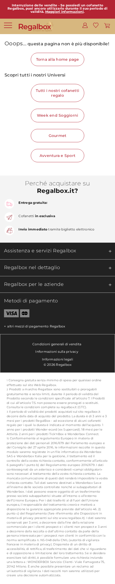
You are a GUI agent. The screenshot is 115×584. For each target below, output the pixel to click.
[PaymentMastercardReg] (24, 314)
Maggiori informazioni (64, 12)
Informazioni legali (57, 359)
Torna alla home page (57, 59)
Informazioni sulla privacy (56, 352)
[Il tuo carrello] (107, 25)
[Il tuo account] (85, 25)
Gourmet (58, 135)
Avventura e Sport (57, 155)
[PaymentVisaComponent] (9, 314)
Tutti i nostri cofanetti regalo (57, 93)
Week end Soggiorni (57, 115)
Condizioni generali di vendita (57, 344)
